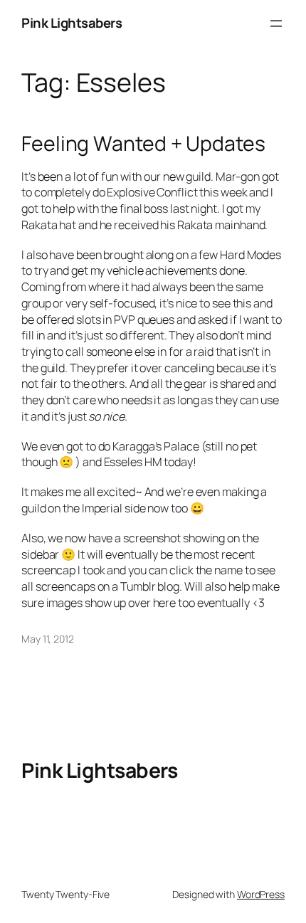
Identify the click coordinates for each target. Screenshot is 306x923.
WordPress (261, 894)
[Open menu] (276, 23)
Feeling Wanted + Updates (143, 143)
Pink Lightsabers (71, 23)
